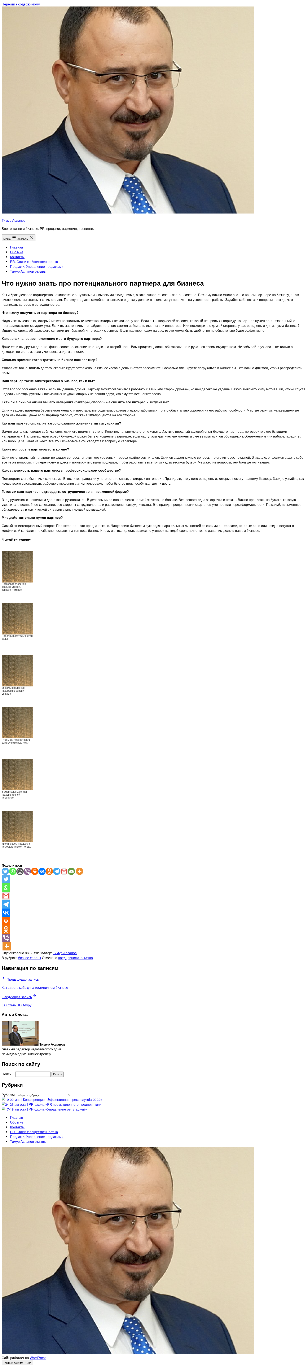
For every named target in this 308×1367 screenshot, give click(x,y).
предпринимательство (75, 957)
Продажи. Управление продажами (36, 266)
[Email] (71, 871)
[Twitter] (5, 871)
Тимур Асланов (14, 220)
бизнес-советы (29, 957)
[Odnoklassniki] (49, 871)
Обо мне (16, 252)
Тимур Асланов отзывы (28, 271)
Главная (16, 247)
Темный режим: (13, 1363)
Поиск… (8, 1074)
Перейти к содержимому (21, 4)
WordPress (38, 1357)
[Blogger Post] (20, 871)
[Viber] (27, 871)
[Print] (34, 871)
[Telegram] (56, 871)
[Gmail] (64, 871)
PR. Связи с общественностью (34, 261)
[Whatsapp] (12, 871)
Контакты (17, 256)
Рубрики (8, 1094)
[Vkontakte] (42, 871)
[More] (79, 871)
